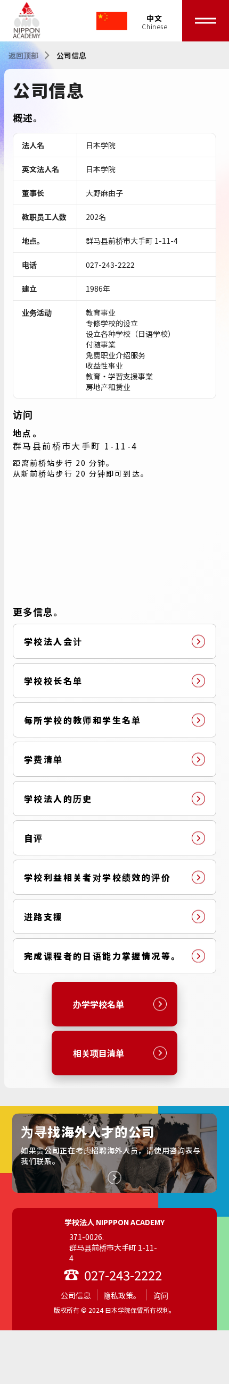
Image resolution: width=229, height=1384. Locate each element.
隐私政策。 (122, 1295)
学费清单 (43, 759)
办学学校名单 (98, 1004)
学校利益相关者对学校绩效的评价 (97, 877)
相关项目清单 (98, 1053)
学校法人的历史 (58, 798)
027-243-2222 (123, 1275)
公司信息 (76, 1295)
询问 (160, 1295)
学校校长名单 (53, 680)
